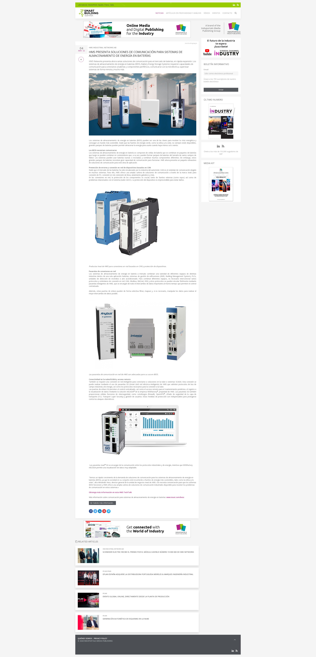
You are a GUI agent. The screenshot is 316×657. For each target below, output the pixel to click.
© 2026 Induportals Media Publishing (95, 641)
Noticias (160, 13)
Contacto (227, 13)
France (107, 5)
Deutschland (92, 5)
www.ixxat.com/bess (175, 497)
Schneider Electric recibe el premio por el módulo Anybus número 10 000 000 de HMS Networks (148, 552)
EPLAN (105, 593)
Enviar (221, 90)
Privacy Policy (100, 638)
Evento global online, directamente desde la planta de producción (136, 596)
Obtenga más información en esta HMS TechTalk (110, 492)
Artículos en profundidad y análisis (183, 13)
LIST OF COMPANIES (86, 643)
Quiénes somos (85, 638)
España (100, 5)
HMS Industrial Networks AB (102, 47)
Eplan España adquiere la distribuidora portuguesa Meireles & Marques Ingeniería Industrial (148, 574)
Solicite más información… (103, 503)
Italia (112, 5)
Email (206, 69)
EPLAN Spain (107, 571)
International (82, 5)
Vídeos (207, 13)
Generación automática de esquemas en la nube (126, 619)
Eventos (216, 13)
